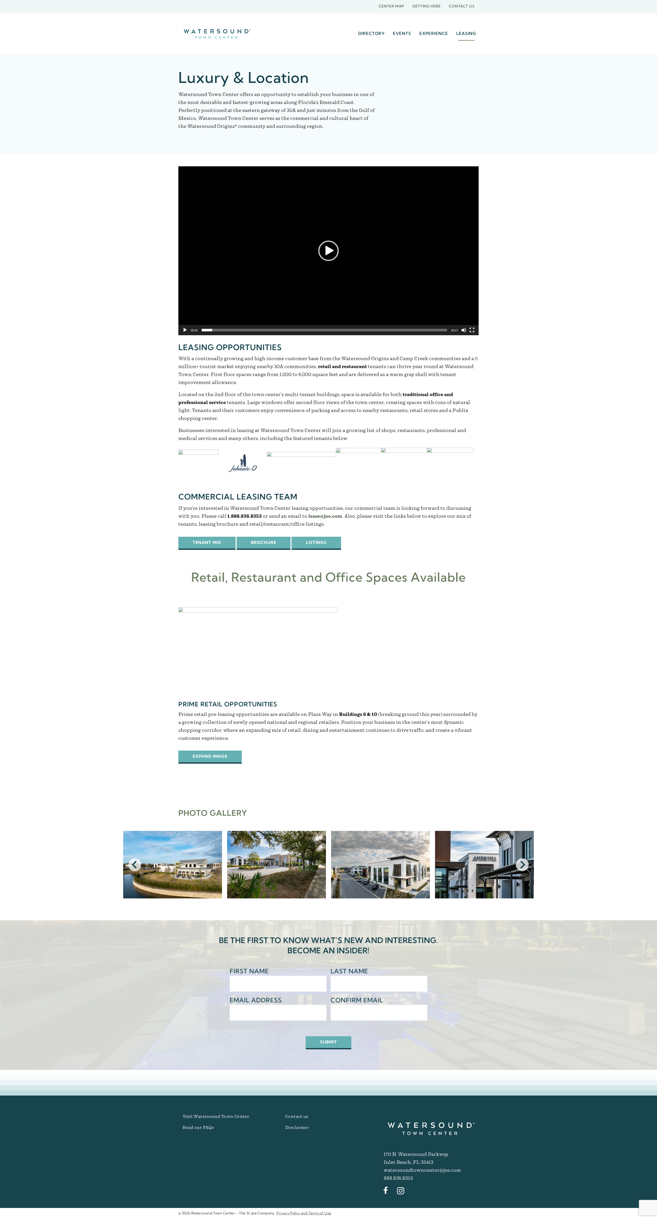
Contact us (462, 6)
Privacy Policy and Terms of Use (303, 1213)
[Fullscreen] (472, 330)
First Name (249, 972)
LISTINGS (316, 543)
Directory (371, 34)
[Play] (185, 330)
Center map (391, 6)
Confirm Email (357, 1001)
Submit (328, 1042)
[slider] (324, 330)
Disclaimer (297, 1127)
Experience (433, 34)
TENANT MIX (207, 543)
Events (402, 34)
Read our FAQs (198, 1127)
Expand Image (210, 757)
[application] (328, 250)
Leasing (466, 34)
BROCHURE (263, 543)
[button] (328, 251)
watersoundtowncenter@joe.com (422, 1170)
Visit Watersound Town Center (215, 1116)
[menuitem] (371, 34)
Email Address (256, 1001)
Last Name (349, 972)
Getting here (426, 6)
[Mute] (463, 330)
